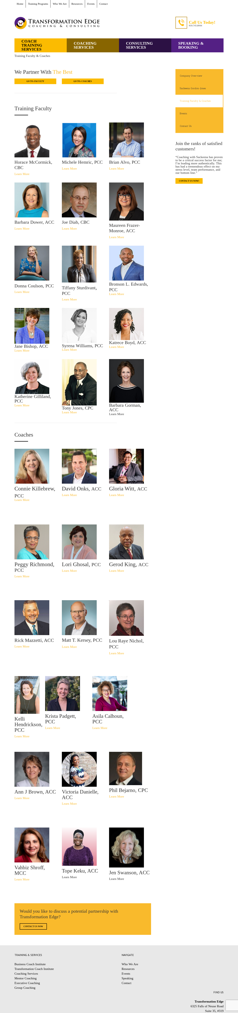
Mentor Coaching (25, 978)
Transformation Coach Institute (34, 969)
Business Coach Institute (30, 964)
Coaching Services (26, 973)
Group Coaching (24, 987)
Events (126, 973)
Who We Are (130, 964)
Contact (126, 983)
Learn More (69, 877)
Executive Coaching (27, 983)
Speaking (127, 978)
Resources (128, 969)
